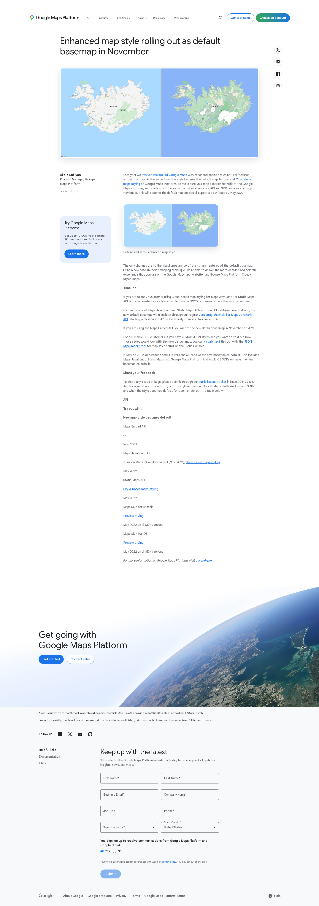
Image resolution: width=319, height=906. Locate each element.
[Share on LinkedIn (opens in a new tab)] (278, 62)
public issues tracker (212, 382)
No (120, 851)
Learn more (204, 720)
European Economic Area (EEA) (176, 720)
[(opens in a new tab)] (46, 896)
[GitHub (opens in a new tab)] (90, 734)
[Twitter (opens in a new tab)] (70, 734)
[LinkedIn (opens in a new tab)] (60, 734)
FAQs (42, 763)
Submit (111, 874)
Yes (107, 851)
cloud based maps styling (203, 462)
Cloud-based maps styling (140, 489)
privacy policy (169, 861)
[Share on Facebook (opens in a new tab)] (278, 73)
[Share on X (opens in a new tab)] (278, 50)
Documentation (49, 757)
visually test (212, 342)
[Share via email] (278, 85)
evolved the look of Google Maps (164, 175)
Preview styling (133, 516)
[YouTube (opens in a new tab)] (80, 734)
